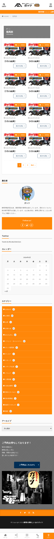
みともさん (10, 335)
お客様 (9, 316)
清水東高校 (10, 398)
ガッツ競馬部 (21, 45)
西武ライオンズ (12, 405)
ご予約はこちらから (27, 465)
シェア (16, 537)
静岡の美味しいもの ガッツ (33, 522)
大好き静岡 (10, 386)
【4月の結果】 (34, 121)
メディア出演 (11, 367)
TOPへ (48, 537)
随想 (8, 411)
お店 (8, 322)
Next (32, 165)
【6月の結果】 (34, 91)
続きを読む (19, 66)
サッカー (9, 354)
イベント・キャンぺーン (15, 341)
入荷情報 (9, 379)
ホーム (5, 537)
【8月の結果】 (34, 61)
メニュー (9, 373)
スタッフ (9, 360)
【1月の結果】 (34, 151)
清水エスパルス (12, 392)
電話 (38, 537)
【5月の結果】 (10, 121)
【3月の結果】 (10, 151)
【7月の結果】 (10, 91)
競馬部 (14, 16)
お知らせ (10, 328)
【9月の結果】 (10, 61)
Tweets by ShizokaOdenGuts (11, 242)
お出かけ (9, 309)
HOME (6, 16)
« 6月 (6, 291)
